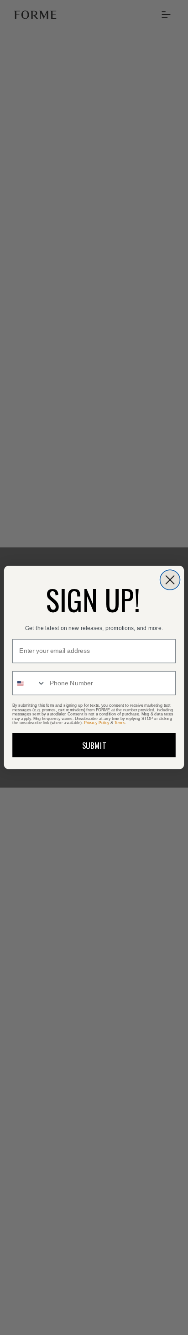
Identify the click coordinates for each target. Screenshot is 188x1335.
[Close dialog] (170, 580)
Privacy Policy (96, 723)
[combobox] (29, 683)
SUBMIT (94, 745)
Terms (120, 723)
